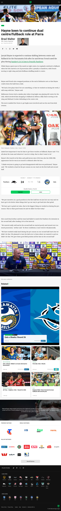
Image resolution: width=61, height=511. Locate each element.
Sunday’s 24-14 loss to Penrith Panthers (27, 61)
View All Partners (30, 461)
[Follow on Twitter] (20, 468)
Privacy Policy (10, 507)
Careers (16, 507)
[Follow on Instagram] (23, 468)
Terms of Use (3, 507)
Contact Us (24, 507)
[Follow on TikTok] (13, 468)
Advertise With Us (31, 507)
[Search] (59, 2)
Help (20, 507)
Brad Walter (8, 39)
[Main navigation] (2, 2)
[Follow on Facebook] (16, 468)
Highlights (20, 192)
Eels (3, 25)
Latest (40, 192)
